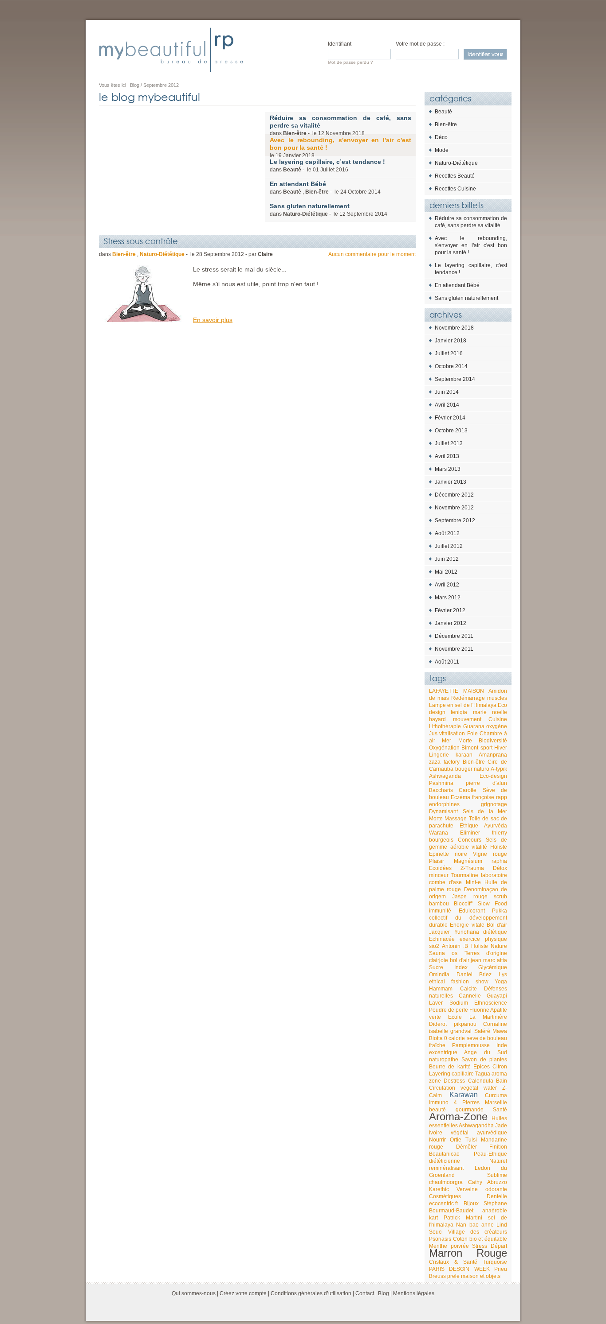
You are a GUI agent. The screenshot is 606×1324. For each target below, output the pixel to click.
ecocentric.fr (443, 1203)
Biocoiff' (463, 904)
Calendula (480, 1081)
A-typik (499, 769)
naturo (481, 769)
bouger (463, 769)
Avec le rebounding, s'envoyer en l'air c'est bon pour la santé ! (471, 245)
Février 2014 (450, 418)
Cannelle (470, 996)
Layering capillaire (451, 1074)
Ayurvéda (495, 826)
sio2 (434, 946)
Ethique (469, 826)
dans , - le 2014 (325, 187)
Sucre (436, 967)
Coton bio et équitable (480, 1239)
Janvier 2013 (450, 482)
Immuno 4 (443, 1102)
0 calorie (454, 1038)
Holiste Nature (489, 946)
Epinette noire (448, 854)
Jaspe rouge (469, 896)
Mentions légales (413, 1293)
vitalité (479, 847)
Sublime (497, 1175)
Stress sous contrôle (141, 240)
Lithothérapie (445, 726)
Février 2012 (450, 610)
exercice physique (483, 939)
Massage (456, 818)
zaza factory (444, 762)
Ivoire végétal (448, 1133)
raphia (499, 861)
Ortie (455, 1140)
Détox (500, 868)
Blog (383, 1293)
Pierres (471, 1102)
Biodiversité (493, 741)
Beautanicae (444, 1154)
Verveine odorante (481, 1189)
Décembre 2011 (454, 636)
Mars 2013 (447, 469)
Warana (438, 833)
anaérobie (494, 1211)
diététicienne (444, 1161)
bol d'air (459, 960)
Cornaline (495, 1024)
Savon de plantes (484, 1059)
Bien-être (446, 124)
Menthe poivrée (449, 1246)
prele (453, 1276)
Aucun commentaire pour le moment (372, 254)
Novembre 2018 (454, 328)
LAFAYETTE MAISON (456, 691)
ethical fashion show (458, 981)
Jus (433, 733)
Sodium (458, 1003)
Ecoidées (440, 868)
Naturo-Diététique (456, 163)
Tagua (482, 1074)
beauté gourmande (456, 1110)
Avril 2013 (447, 456)
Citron (499, 1067)
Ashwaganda (445, 776)
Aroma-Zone (458, 1116)
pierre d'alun (486, 783)
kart (433, 1218)
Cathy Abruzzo (487, 1182)
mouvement (467, 719)
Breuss (437, 1276)
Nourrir (437, 1140)
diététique (495, 932)
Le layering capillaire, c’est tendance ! (471, 269)
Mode (442, 150)
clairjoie (438, 960)
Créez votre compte (243, 1293)
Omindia (439, 974)
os (454, 953)
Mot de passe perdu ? (350, 62)
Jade (501, 1125)
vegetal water (478, 1088)
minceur (439, 875)
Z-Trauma (472, 868)
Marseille (496, 1102)
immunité (440, 911)
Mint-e (473, 882)
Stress (479, 1246)
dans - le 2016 (327, 165)
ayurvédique (492, 1133)
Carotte (467, 790)
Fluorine (479, 1010)
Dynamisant (443, 811)
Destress (454, 1081)
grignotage (494, 804)
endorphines (444, 804)
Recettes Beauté (455, 176)
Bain (501, 1081)
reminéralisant (446, 1168)
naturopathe (443, 1059)
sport (486, 748)
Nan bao (467, 1225)
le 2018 (340, 147)
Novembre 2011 (454, 649)
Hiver (500, 748)
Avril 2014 (447, 405)
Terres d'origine (485, 953)
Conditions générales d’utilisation (311, 1293)
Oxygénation (444, 748)
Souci (436, 1232)
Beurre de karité (450, 1067)
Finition (498, 1147)
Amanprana (493, 755)
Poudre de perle (448, 1010)
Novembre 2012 (454, 508)
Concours (469, 840)
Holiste (498, 847)
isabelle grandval (450, 1031)
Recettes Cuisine (455, 189)
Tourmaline (464, 875)
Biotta (436, 1038)
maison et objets (480, 1276)
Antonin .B (455, 946)
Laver (436, 1003)
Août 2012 (447, 533)
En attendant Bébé (457, 285)
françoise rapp (489, 797)
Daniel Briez (474, 974)
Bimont (469, 748)
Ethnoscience (490, 1003)
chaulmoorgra (446, 1182)
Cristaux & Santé (453, 1262)
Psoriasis (440, 1239)
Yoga (501, 981)
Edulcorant (472, 911)
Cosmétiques (445, 1196)
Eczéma (460, 797)
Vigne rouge (490, 854)
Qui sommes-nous (194, 1293)
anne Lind (494, 1225)
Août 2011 (447, 662)
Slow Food (492, 904)
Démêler (466, 1147)
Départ (499, 1246)
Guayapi (497, 996)
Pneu (500, 1269)
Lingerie (439, 755)
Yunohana (466, 932)
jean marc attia (489, 960)
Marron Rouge (468, 1253)
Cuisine (497, 719)
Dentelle (497, 1196)
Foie (472, 733)
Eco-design (493, 776)
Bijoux (471, 1203)
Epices (481, 1067)
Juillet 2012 (449, 546)
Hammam (441, 989)
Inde (501, 1045)
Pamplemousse (471, 1045)
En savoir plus (212, 319)
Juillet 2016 (449, 353)
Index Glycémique (481, 967)
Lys (503, 974)
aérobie (459, 847)
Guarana (473, 726)
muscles (497, 698)
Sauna (437, 953)
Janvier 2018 (450, 341)
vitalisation (452, 733)
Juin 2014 (447, 392)
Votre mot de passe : (420, 44)
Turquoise (495, 1262)
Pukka (499, 911)
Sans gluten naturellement (466, 298)
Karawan (463, 1095)
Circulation (442, 1088)
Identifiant (339, 44)
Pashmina (441, 783)
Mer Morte (457, 741)
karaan (464, 755)
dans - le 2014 (328, 209)
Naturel (498, 1161)
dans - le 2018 (340, 125)
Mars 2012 (447, 597)
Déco (441, 137)
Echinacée (442, 939)
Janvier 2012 (450, 623)
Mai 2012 (446, 572)
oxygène (496, 726)
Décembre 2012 (454, 495)
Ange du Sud (485, 1052)
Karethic (439, 1189)
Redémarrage (468, 698)
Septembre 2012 (455, 520)
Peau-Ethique (490, 1154)
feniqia (459, 712)
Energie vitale (467, 925)
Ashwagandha (476, 1125)
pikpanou (465, 1024)
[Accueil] (171, 49)
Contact (364, 1293)
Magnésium (468, 861)
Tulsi (471, 1140)
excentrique (443, 1052)
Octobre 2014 (451, 366)
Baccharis (441, 790)
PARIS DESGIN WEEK (459, 1269)
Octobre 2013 (451, 430)
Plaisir (436, 861)
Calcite (468, 989)
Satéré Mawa (490, 1031)
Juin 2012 (447, 559)
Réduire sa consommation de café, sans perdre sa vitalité (471, 222)
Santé (500, 1110)
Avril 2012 (447, 585)
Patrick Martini (463, 1218)
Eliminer (470, 833)
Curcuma (496, 1095)
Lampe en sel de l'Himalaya (462, 705)
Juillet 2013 (449, 443)
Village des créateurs (477, 1232)
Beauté (443, 112)
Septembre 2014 (455, 379)
